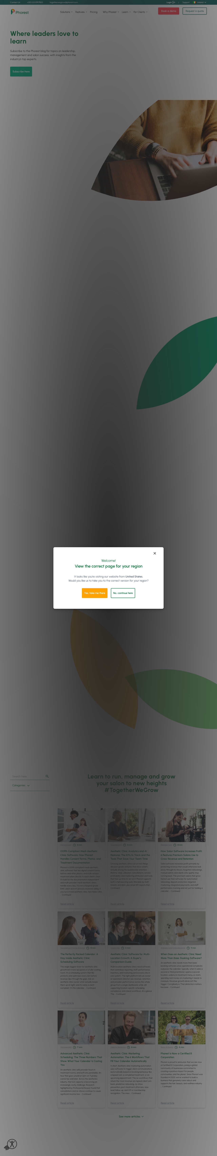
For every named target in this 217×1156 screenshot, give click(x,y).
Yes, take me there (94, 593)
